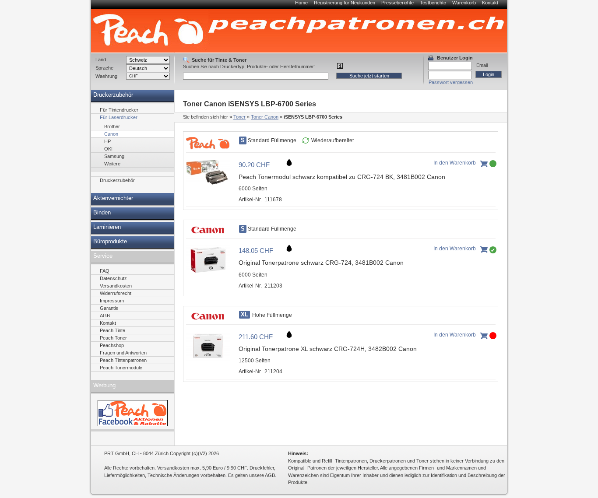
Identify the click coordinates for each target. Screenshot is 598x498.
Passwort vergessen (451, 82)
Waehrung (106, 76)
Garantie (109, 308)
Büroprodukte (110, 241)
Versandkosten (116, 285)
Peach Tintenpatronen (123, 360)
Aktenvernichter (113, 198)
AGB (105, 315)
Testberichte (433, 2)
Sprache (104, 67)
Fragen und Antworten (123, 352)
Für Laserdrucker (118, 117)
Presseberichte (397, 2)
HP (107, 141)
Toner (239, 116)
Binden (102, 213)
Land (100, 59)
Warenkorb (464, 2)
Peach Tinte (112, 330)
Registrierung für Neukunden (344, 2)
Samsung (114, 156)
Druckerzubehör (113, 95)
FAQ (104, 271)
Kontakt (490, 2)
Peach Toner (113, 337)
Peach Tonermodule (121, 367)
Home (301, 2)
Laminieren (107, 227)
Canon (111, 134)
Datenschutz (113, 278)
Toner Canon (264, 116)
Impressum (112, 300)
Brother (112, 126)
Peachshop (112, 345)
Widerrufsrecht (115, 293)
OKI (108, 148)
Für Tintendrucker (119, 109)
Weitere (112, 163)
